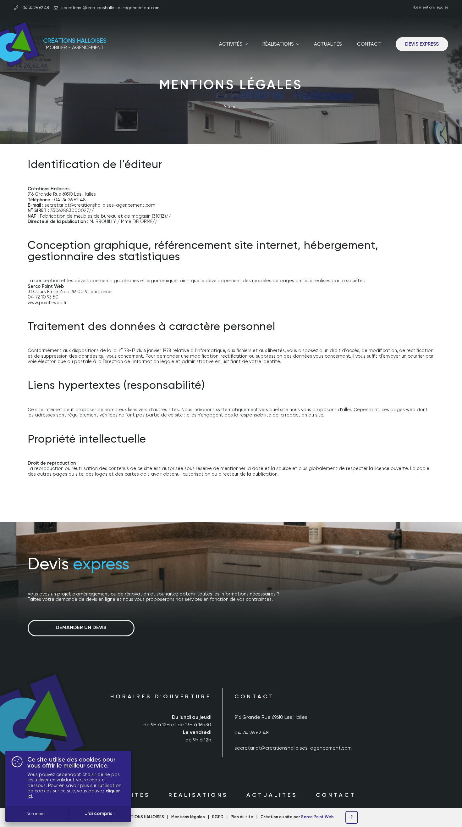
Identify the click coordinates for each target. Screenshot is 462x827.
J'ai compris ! (100, 813)
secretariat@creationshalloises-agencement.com (293, 748)
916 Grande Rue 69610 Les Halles (270, 717)
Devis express (422, 44)
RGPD (217, 817)
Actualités (328, 44)
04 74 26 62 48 (35, 8)
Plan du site (242, 817)
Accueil (231, 107)
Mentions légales (188, 817)
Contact (369, 44)
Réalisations (198, 795)
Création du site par (297, 817)
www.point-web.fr (47, 303)
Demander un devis (81, 627)
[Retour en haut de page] (351, 817)
